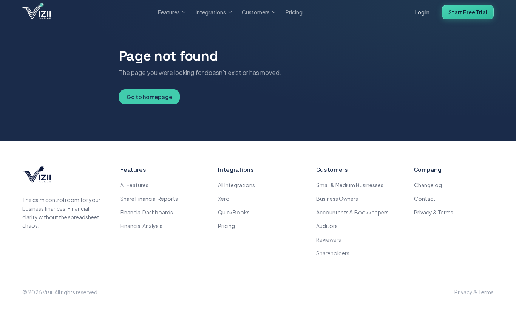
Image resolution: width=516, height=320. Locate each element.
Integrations (211, 12)
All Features (134, 185)
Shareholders (332, 253)
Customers (256, 12)
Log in (422, 12)
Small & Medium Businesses (349, 185)
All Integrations (236, 185)
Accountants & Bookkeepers (352, 212)
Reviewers (328, 239)
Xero (224, 198)
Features (169, 12)
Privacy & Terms (433, 212)
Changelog (428, 185)
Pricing (294, 12)
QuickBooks (234, 212)
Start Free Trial (467, 12)
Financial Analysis (141, 225)
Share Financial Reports (149, 198)
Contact (425, 198)
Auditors (327, 225)
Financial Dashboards (146, 212)
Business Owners (337, 198)
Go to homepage (149, 96)
